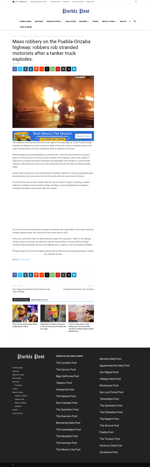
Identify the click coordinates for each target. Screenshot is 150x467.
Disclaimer (66, 1)
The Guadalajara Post (68, 429)
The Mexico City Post (68, 449)
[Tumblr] (25, 69)
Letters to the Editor (77, 1)
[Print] (63, 69)
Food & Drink (26, 27)
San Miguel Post (109, 372)
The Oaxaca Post (66, 396)
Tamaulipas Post (109, 398)
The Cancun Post (66, 369)
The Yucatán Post (66, 362)
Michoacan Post (109, 385)
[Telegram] (74, 69)
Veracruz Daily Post (111, 445)
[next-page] (17, 335)
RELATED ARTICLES (21, 300)
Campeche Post (65, 389)
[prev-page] (13, 335)
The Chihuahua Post (111, 412)
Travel (96, 21)
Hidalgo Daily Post (110, 378)
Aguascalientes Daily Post (115, 365)
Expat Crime (19, 399)
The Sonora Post (109, 425)
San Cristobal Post (66, 402)
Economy (18, 385)
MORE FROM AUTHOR (39, 300)
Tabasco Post (64, 382)
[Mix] (36, 69)
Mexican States (53, 21)
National (39, 21)
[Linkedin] (31, 69)
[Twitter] (136, 1)
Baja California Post (67, 376)
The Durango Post (66, 442)
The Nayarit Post (109, 418)
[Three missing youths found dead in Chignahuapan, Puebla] (25, 313)
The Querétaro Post (67, 409)
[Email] (47, 69)
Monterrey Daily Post (68, 422)
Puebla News (25, 21)
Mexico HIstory (20, 403)
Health (123, 21)
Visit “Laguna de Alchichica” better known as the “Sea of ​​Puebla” (31, 290)
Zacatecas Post (109, 452)
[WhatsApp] (52, 69)
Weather (18, 406)
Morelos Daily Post (110, 358)
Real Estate (71, 21)
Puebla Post (107, 432)
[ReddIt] (41, 69)
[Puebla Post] (75, 11)
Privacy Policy (90, 1)
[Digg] (68, 69)
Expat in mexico (21, 396)
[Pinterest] (58, 69)
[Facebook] (14, 69)
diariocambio (24, 259)
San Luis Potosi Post (111, 392)
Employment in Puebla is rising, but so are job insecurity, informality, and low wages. (53, 326)
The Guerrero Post (66, 416)
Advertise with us (55, 1)
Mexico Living (108, 21)
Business (83, 21)
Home (14, 36)
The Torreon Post (110, 438)
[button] (135, 21)
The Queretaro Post (111, 405)
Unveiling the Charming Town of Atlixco (78, 289)
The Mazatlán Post (67, 436)
